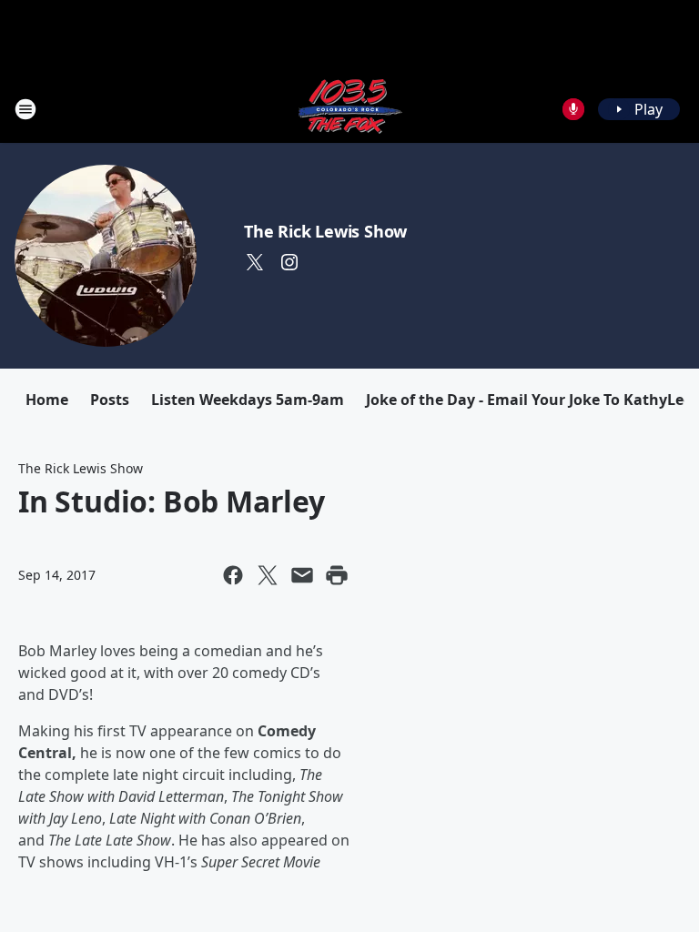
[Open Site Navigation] (25, 109)
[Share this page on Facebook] (233, 575)
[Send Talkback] (573, 109)
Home (46, 400)
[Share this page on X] (267, 575)
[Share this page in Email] (302, 575)
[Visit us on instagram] (289, 262)
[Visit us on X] (255, 262)
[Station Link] (349, 108)
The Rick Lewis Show (325, 231)
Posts (109, 400)
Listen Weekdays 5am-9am (247, 400)
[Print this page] (337, 575)
